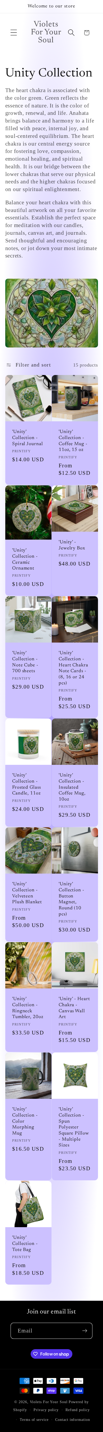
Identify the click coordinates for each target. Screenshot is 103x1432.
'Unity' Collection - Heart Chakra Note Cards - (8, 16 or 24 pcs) (73, 668)
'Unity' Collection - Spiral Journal (27, 438)
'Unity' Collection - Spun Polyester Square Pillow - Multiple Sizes (74, 1127)
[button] (13, 32)
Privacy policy (46, 1410)
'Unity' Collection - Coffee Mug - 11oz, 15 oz (73, 441)
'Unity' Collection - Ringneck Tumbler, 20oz (27, 1008)
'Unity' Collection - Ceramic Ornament (25, 559)
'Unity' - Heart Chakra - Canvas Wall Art (74, 1008)
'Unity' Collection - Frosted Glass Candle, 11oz (26, 784)
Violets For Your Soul (49, 1402)
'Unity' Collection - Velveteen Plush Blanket (27, 893)
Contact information (72, 1419)
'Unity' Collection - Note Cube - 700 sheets (25, 662)
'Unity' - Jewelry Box (72, 545)
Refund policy (77, 1410)
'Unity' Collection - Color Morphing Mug (25, 1121)
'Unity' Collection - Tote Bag (25, 1244)
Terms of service (34, 1419)
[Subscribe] (84, 1331)
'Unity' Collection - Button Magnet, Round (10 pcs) (71, 899)
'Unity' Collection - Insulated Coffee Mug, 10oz (72, 787)
